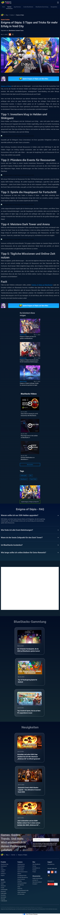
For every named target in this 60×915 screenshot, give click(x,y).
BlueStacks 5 (4, 866)
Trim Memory (21, 884)
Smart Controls (21, 879)
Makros (19, 873)
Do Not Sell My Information (51, 909)
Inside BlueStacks (28, 7)
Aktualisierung (51, 864)
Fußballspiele (4, 900)
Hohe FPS (20, 888)
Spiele (2, 880)
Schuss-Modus (21, 866)
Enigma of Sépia (20, 15)
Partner (34, 866)
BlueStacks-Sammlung (42, 7)
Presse (34, 871)
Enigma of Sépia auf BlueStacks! (42, 285)
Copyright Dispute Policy (33, 909)
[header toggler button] (58, 2)
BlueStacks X (24, 479)
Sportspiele (3, 897)
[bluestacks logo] (6, 2)
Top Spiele (3, 882)
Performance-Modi (22, 883)
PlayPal (2, 875)
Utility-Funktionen (22, 892)
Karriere (34, 869)
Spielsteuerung (21, 864)
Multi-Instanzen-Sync (22, 871)
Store (2, 868)
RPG (31, 475)
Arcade (2, 887)
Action (2, 884)
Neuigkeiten (54, 7)
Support (50, 862)
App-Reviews (17, 7)
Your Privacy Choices (32, 914)
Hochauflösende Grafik (23, 890)
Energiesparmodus (22, 875)
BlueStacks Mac (4, 864)
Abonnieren (54, 840)
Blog (7, 15)
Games (9, 7)
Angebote (3, 869)
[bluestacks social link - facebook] (55, 872)
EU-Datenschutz (42, 909)
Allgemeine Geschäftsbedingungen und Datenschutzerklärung (14, 909)
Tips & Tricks (33, 479)
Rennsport (3, 891)
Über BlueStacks (36, 864)
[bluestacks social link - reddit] (52, 872)
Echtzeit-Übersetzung (23, 877)
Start (3, 7)
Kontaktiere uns (36, 868)
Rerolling (20, 881)
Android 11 (3, 873)
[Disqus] (30, 588)
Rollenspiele (23, 475)
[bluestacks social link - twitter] (49, 875)
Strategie (3, 899)
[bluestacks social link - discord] (49, 872)
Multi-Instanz (21, 869)
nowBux (3, 871)
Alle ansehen (30, 464)
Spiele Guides (23, 334)
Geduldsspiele (4, 889)
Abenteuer (3, 885)
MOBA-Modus (21, 868)
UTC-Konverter (21, 894)
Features (20, 862)
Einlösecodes (23, 358)
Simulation (3, 895)
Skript (19, 886)
